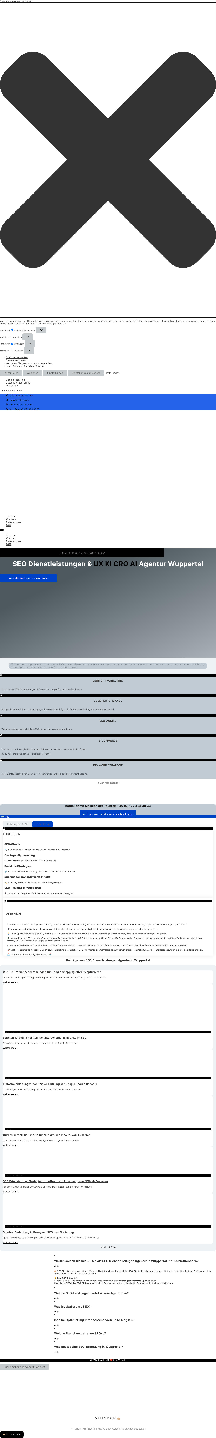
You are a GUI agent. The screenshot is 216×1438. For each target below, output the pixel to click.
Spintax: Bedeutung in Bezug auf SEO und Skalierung (38, 1232)
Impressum (12, 385)
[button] (108, 160)
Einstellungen (55, 372)
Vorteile (11, 519)
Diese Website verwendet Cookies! (24, 1366)
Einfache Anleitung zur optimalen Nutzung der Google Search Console (50, 1084)
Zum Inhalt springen (11, 390)
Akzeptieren (11, 372)
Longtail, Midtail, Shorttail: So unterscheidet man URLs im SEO (45, 1037)
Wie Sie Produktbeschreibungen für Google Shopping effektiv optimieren (52, 972)
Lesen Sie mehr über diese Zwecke (25, 366)
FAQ (8, 525)
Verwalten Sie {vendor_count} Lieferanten (29, 363)
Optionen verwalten (17, 357)
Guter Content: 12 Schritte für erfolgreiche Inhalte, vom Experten (47, 1134)
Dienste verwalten (16, 360)
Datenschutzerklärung (18, 382)
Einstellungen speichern (86, 372)
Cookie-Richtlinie (15, 379)
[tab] (17, 824)
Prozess (11, 516)
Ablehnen (32, 372)
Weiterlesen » (10, 982)
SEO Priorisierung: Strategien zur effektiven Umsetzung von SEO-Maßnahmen (55, 1181)
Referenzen (13, 522)
